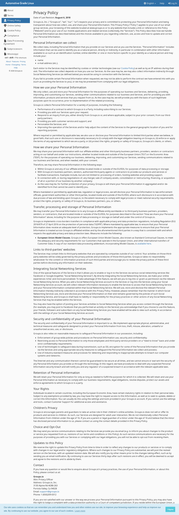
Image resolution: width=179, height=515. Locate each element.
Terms (10, 15)
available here (144, 243)
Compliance (13, 35)
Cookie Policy (13, 30)
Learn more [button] (80, 511)
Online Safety (14, 25)
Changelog (16, 64)
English (150, 3)
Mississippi (12, 54)
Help (162, 3)
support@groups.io (49, 491)
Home (8, 64)
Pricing (22, 61)
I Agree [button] (170, 509)
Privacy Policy (14, 20)
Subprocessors (14, 48)
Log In (173, 3)
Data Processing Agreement (14, 42)
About (10, 10)
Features (15, 61)
